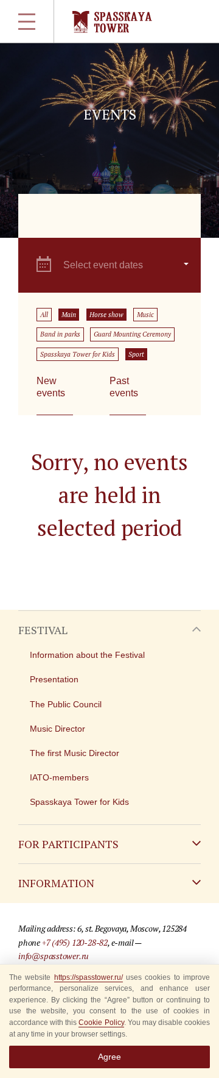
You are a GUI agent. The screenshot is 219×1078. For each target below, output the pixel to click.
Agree (109, 1057)
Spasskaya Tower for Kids (77, 354)
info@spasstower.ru (53, 956)
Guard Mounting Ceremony (132, 334)
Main (68, 314)
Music (145, 314)
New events (50, 387)
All (44, 314)
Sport (136, 354)
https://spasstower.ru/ (88, 977)
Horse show (106, 314)
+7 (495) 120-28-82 (75, 942)
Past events (123, 387)
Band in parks (60, 334)
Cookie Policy (100, 1022)
